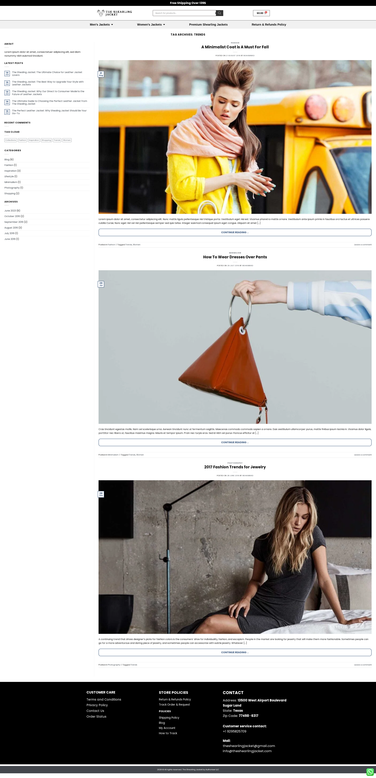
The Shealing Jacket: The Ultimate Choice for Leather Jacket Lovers (47, 73)
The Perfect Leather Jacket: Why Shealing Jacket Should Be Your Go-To (49, 112)
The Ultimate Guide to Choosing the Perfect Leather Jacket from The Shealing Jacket (49, 102)
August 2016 (11, 227)
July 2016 (9, 233)
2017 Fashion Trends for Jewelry (235, 467)
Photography (12, 187)
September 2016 (13, 222)
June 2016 (10, 239)
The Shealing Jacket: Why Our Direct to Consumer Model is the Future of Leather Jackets (48, 93)
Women (67, 140)
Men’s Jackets (100, 24)
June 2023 (10, 210)
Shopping (46, 140)
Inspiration (34, 140)
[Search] (219, 13)
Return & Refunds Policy (269, 24)
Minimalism (10, 182)
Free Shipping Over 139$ (188, 3)
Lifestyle (9, 176)
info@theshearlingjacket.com (247, 751)
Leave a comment (363, 244)
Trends (57, 140)
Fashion (22, 140)
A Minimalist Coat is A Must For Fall (235, 47)
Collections (10, 140)
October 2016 (12, 216)
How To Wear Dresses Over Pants (235, 257)
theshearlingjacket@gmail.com (249, 746)
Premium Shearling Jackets (208, 24)
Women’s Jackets (149, 24)
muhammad (249, 55)
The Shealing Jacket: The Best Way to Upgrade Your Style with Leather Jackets (48, 83)
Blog (6, 159)
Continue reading (235, 232)
